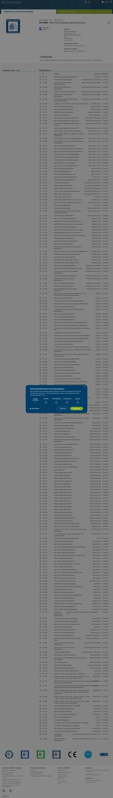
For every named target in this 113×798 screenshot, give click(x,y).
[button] (34, 408)
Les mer (43, 395)
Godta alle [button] (76, 408)
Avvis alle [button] (63, 408)
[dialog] (56, 399)
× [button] (84, 386)
